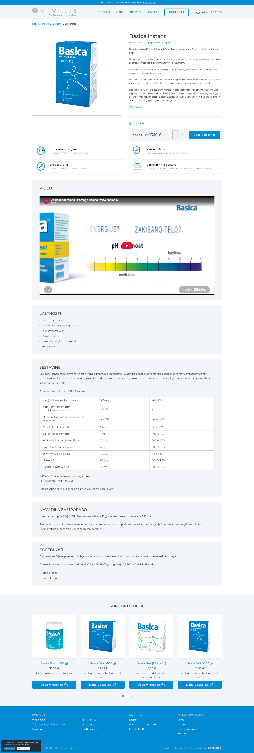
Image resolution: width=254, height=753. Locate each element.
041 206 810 (88, 724)
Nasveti (135, 12)
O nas (120, 12)
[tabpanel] (54, 651)
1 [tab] (123, 696)
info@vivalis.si (89, 729)
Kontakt (153, 12)
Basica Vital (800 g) (103, 663)
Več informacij (23, 748)
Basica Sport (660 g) (54, 663)
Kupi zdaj (176, 12)
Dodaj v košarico (204, 134)
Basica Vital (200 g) (200, 663)
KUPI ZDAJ (149, 2)
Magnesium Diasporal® (142, 724)
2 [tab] (127, 696)
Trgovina (103, 12)
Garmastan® (136, 729)
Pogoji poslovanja (188, 729)
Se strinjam (10, 748)
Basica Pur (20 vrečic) (151, 663)
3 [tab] (131, 696)
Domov (36, 24)
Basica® (57, 24)
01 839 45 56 (88, 720)
